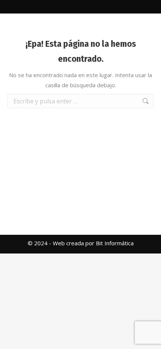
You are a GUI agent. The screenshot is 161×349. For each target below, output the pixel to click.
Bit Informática (115, 243)
